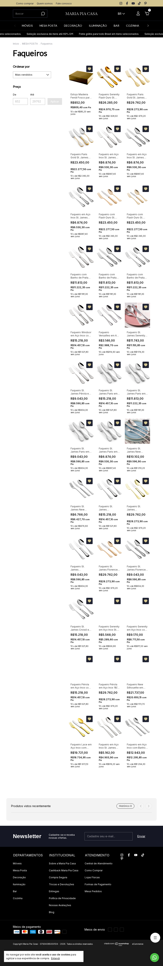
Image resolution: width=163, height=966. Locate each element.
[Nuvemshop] (116, 945)
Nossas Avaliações (60, 905)
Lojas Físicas (92, 877)
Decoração (19, 877)
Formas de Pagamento (98, 884)
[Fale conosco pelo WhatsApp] (154, 957)
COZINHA (132, 25)
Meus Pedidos (93, 891)
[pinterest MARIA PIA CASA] (145, 3)
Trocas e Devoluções (61, 884)
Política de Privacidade (62, 898)
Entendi (55, 958)
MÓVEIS (27, 25)
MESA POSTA (48, 25)
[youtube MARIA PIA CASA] (133, 3)
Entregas (54, 891)
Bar (15, 891)
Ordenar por (21, 66)
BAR (116, 25)
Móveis (17, 863)
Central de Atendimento (99, 863)
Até (32, 94)
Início (16, 43)
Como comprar (25, 3)
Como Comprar (94, 870)
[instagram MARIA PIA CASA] (120, 3)
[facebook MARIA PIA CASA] (127, 3)
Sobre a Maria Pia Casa (62, 863)
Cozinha (17, 898)
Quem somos (45, 3)
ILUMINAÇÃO (98, 25)
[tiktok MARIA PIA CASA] (139, 3)
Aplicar (54, 101)
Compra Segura (58, 877)
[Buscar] (42, 14)
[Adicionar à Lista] (89, 68)
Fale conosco (64, 3)
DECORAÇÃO (73, 25)
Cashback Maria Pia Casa (63, 870)
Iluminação (19, 884)
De (14, 94)
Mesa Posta (20, 870)
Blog (51, 912)
